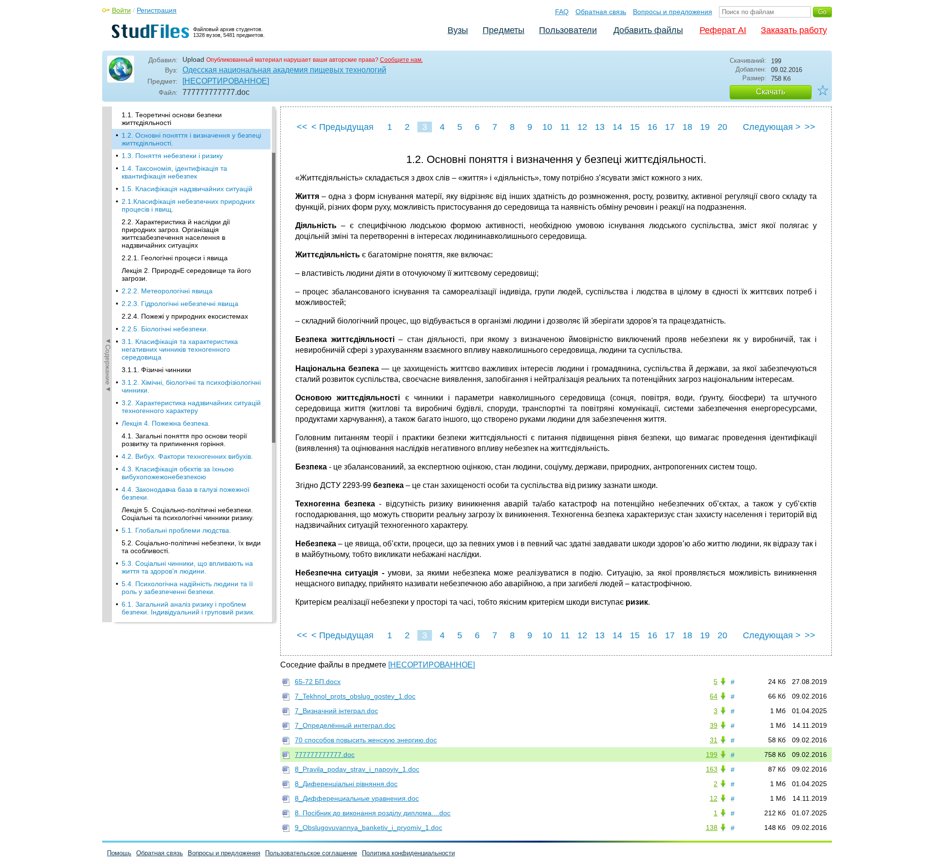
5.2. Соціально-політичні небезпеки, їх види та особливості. (191, 547)
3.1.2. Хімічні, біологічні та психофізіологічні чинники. (191, 386)
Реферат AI (723, 30)
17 (670, 127)
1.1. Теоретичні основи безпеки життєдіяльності (172, 118)
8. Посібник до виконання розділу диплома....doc (372, 813)
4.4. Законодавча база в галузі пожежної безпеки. (186, 493)
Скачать (770, 92)
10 (547, 127)
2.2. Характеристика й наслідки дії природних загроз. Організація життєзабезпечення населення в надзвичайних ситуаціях (176, 233)
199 (712, 754)
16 (652, 127)
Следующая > (772, 127)
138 (712, 827)
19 (705, 127)
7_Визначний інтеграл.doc (336, 711)
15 (635, 127)
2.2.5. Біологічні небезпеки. (165, 329)
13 (600, 127)
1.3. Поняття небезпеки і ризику (172, 156)
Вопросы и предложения (672, 12)
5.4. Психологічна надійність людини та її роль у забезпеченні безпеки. (187, 587)
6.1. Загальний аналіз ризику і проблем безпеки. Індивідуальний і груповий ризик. (188, 608)
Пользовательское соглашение (311, 853)
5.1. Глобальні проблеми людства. (176, 530)
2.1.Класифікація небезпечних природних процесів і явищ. (188, 205)
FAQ (562, 12)
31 (714, 740)
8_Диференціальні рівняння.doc (346, 784)
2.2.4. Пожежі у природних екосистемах (185, 316)
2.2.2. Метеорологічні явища (167, 291)
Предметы (503, 30)
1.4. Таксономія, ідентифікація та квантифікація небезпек (174, 172)
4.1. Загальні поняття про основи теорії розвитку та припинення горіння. (184, 440)
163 (712, 769)
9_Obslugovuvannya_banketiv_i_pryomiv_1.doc (368, 827)
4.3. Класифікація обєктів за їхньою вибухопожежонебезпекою (178, 473)
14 (617, 127)
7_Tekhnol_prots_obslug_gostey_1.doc (355, 696)
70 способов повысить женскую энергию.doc (366, 740)
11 (565, 127)
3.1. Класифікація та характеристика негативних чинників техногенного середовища (180, 349)
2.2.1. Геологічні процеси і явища (175, 258)
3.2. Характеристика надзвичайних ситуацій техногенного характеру (191, 406)
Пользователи (568, 30)
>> (810, 127)
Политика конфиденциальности (408, 853)
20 (722, 127)
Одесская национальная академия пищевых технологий (284, 70)
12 (582, 127)
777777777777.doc (325, 754)
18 (687, 127)
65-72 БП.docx (318, 681)
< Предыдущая (342, 127)
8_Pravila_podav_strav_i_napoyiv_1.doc (357, 769)
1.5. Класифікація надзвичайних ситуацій (187, 189)
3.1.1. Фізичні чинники (156, 370)
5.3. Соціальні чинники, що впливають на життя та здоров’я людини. (187, 567)
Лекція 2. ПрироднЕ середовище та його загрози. (186, 274)
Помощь (119, 853)
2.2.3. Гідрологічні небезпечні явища (180, 303)
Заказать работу (794, 30)
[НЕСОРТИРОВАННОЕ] (225, 81)
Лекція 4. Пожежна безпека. (166, 423)
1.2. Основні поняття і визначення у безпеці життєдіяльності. (191, 139)
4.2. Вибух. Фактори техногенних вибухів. (187, 456)
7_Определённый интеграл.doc (345, 725)
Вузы (458, 30)
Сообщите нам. (401, 60)
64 (714, 696)
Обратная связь (600, 12)
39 (714, 725)
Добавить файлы (648, 30)
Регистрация (157, 10)
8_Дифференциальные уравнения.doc (357, 798)
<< (302, 127)
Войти (121, 10)
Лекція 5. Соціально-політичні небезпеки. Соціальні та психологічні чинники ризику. (188, 514)
